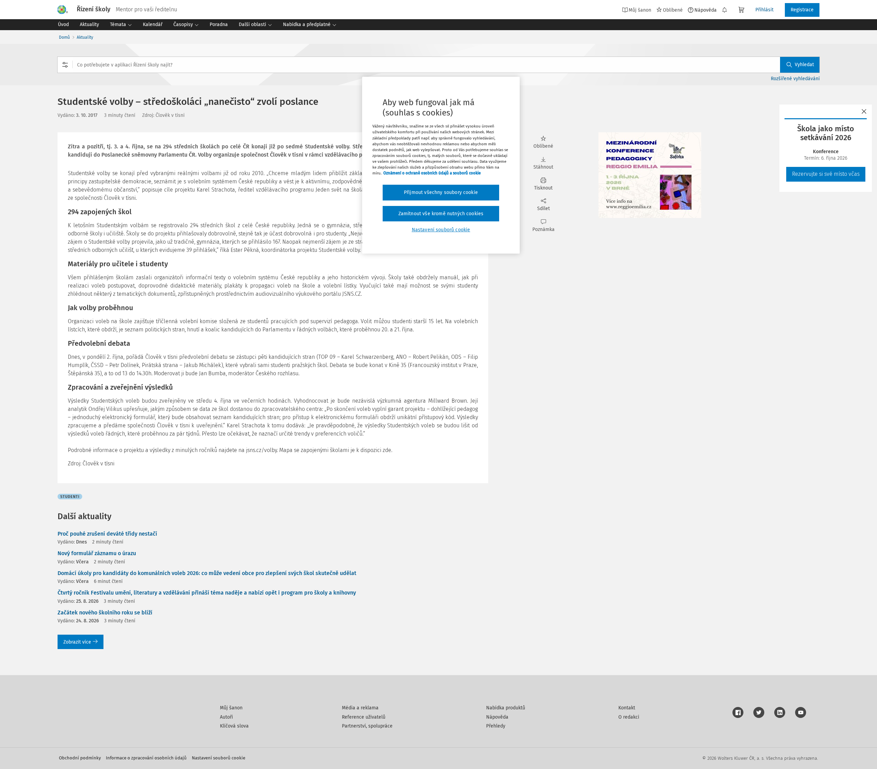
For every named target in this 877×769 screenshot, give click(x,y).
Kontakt (626, 708)
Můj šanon (231, 708)
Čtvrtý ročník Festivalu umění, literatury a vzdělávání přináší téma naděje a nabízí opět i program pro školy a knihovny (207, 592)
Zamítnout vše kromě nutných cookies (441, 214)
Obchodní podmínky (80, 757)
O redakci (628, 717)
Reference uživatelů (363, 717)
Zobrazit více (77, 642)
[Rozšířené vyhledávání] (65, 65)
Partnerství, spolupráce (367, 726)
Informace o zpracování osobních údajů (146, 757)
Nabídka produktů (505, 708)
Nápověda (705, 10)
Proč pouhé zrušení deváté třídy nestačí (107, 533)
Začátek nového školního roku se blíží (105, 612)
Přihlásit (764, 10)
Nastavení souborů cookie (218, 757)
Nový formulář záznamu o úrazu (97, 553)
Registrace (802, 10)
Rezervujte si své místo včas (826, 174)
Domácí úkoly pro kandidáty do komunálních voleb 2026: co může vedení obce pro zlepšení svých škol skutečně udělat (207, 573)
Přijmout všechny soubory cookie (441, 192)
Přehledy (495, 726)
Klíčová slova (234, 726)
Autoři (226, 717)
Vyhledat (804, 65)
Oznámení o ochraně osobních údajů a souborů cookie (432, 173)
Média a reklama (360, 708)
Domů (64, 37)
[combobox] (438, 65)
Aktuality (85, 37)
